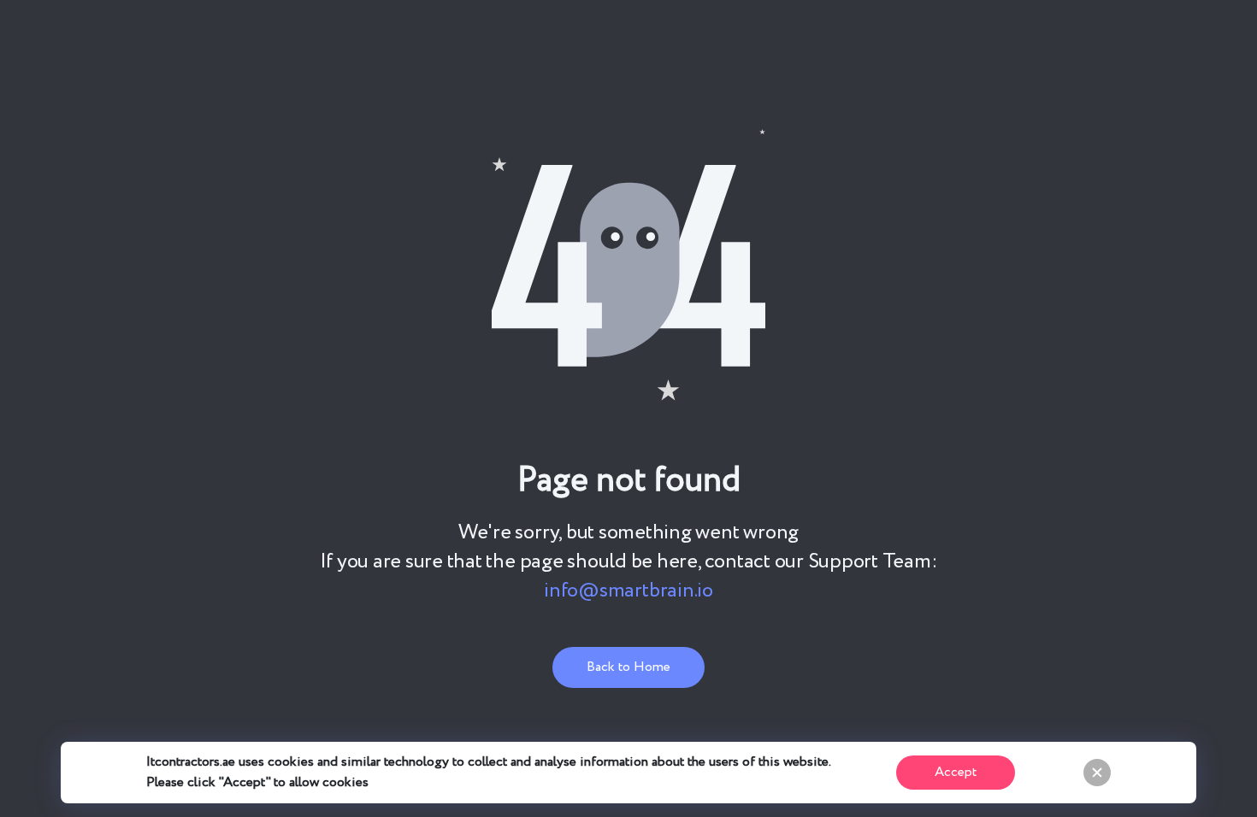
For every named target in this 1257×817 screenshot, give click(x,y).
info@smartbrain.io (628, 591)
